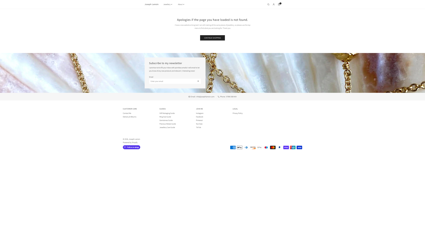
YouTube (199, 124)
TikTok (198, 127)
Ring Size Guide (165, 117)
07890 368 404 (231, 96)
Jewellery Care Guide (167, 127)
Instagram (199, 113)
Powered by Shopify (130, 142)
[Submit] (198, 81)
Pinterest (199, 120)
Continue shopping (212, 38)
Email (151, 77)
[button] (167, 4)
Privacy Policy (238, 113)
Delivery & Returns (129, 117)
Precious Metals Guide (167, 124)
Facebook (199, 117)
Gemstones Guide (166, 120)
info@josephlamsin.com (205, 96)
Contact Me (127, 113)
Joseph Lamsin (134, 139)
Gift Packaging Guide (167, 113)
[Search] (268, 4)
